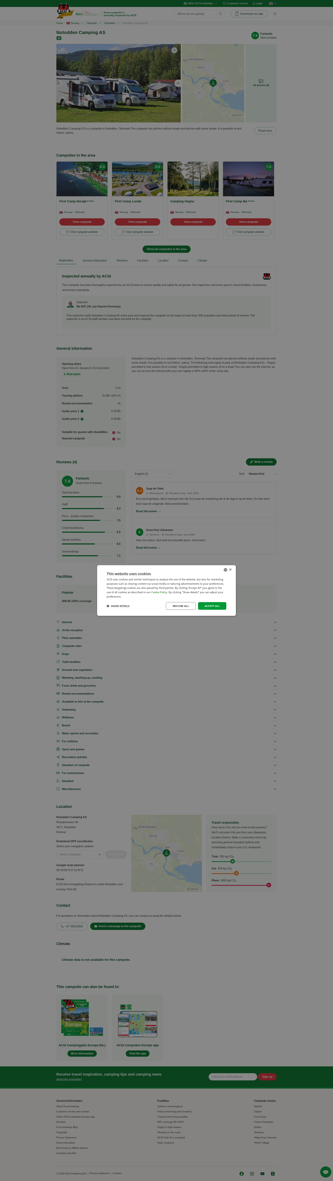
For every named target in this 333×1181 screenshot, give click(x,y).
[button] (118, 606)
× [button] (230, 569)
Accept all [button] (212, 605)
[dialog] (166, 590)
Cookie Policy (159, 592)
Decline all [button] (181, 605)
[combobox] (225, 570)
